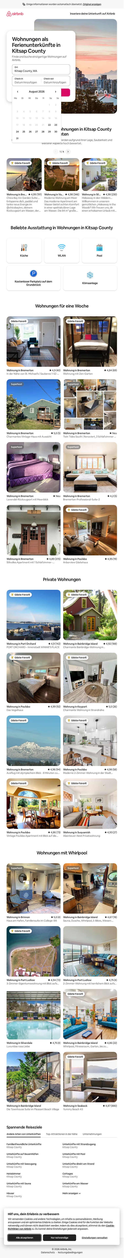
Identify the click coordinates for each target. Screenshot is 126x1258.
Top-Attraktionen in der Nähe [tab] (61, 1134)
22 (49, 124)
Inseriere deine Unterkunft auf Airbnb (92, 13)
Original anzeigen (92, 4)
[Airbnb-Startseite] (15, 14)
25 (23, 131)
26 (30, 131)
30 (55, 131)
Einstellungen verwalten (94, 1237)
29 (49, 131)
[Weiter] (68, 151)
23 (55, 124)
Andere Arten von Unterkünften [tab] (24, 1134)
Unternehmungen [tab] (92, 1134)
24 (17, 131)
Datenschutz (48, 1252)
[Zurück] (55, 151)
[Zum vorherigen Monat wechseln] (18, 92)
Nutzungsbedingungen (70, 1252)
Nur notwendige (59, 1237)
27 (36, 131)
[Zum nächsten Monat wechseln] (55, 92)
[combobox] (41, 71)
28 (43, 131)
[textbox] (26, 82)
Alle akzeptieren (24, 1237)
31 (17, 138)
